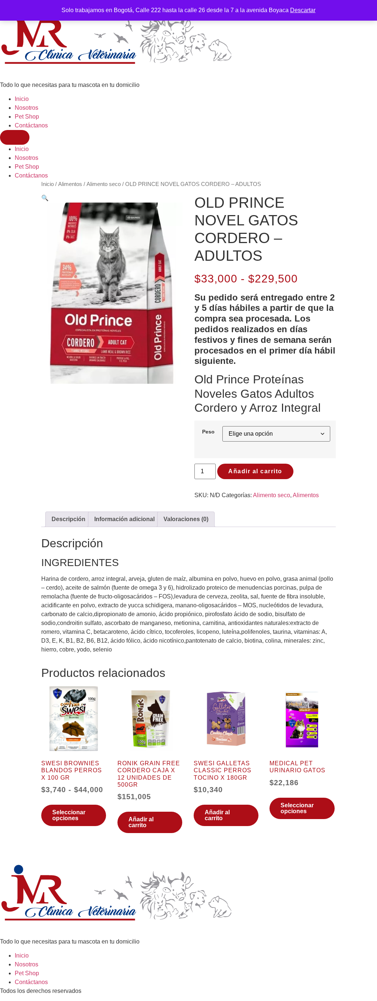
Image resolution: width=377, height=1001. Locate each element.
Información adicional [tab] (124, 519)
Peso (208, 431)
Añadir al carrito (255, 471)
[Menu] (14, 137)
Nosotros (26, 108)
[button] (45, 198)
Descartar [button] (303, 10)
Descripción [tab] (68, 519)
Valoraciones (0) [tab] (185, 519)
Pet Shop (27, 116)
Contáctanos (31, 125)
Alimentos (70, 184)
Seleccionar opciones (68, 815)
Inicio (22, 99)
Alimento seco (104, 184)
